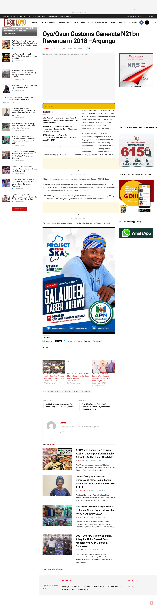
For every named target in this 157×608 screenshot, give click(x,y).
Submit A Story (41, 16)
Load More (19, 209)
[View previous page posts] (59, 146)
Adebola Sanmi (83, 491)
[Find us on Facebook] (141, 22)
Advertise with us (53, 16)
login (49, 569)
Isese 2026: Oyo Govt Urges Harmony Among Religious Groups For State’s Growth (24, 169)
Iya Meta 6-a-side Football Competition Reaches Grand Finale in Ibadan (24, 56)
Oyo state (59, 391)
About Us (23, 16)
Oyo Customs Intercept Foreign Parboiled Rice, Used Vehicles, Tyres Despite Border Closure (54, 376)
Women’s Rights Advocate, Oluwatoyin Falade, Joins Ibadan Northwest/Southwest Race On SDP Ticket (60, 129)
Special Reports (81, 22)
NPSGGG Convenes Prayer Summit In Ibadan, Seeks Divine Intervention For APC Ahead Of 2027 (60, 137)
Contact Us (14, 16)
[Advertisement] (78, 5)
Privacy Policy (31, 16)
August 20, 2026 (93, 550)
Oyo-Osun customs (72, 391)
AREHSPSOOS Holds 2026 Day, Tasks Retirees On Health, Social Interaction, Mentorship (23, 126)
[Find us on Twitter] (147, 22)
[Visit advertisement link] (79, 280)
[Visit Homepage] (14, 22)
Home (34, 22)
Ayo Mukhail (82, 550)
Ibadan (50, 391)
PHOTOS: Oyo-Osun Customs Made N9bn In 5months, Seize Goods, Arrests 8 (78, 376)
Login (152, 16)
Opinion (122, 22)
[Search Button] (155, 22)
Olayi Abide (81, 460)
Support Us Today (65, 16)
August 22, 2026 (95, 491)
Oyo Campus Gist (99, 22)
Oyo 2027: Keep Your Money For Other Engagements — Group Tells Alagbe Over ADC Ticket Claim (24, 197)
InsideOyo (6, 16)
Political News (47, 22)
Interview (133, 22)
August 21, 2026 (95, 517)
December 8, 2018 (59, 48)
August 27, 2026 (92, 460)
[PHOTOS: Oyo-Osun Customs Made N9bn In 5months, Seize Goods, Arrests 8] (78, 366)
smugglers (86, 391)
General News (65, 22)
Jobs (113, 22)
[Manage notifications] (151, 603)
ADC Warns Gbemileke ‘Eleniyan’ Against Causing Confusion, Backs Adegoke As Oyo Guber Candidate (24, 43)
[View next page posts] (63, 146)
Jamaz (47, 48)
